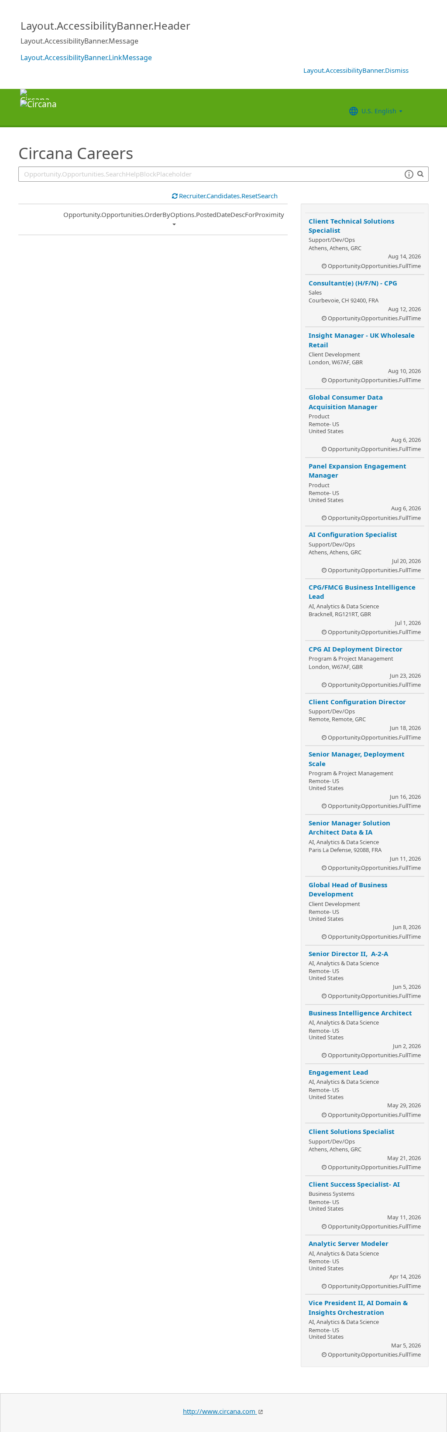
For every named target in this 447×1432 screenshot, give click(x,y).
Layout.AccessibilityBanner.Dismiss (356, 70)
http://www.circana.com (220, 1411)
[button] (408, 174)
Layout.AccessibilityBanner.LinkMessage (86, 57)
